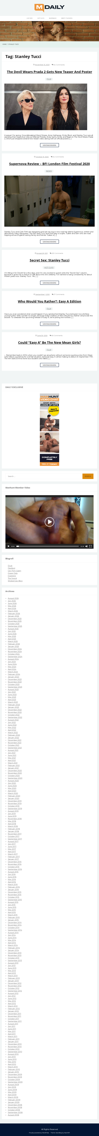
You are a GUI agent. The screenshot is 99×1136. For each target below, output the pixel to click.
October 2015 (13, 897)
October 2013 (13, 958)
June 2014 (12, 938)
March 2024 (13, 672)
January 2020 (13, 798)
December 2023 (15, 679)
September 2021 (15, 748)
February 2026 (14, 613)
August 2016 (13, 872)
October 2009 (14, 1079)
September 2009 (15, 1082)
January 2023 (13, 707)
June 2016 (12, 877)
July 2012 (11, 996)
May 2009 (12, 1092)
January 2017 (13, 859)
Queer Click (13, 573)
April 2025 (12, 639)
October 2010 (13, 1049)
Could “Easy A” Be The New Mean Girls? (49, 342)
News (49, 171)
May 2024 (12, 667)
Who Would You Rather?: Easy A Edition (49, 301)
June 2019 (12, 816)
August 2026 (13, 598)
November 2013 (14, 955)
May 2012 (12, 1001)
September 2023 (15, 687)
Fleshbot (11, 568)
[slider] (47, 546)
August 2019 (13, 811)
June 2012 (12, 998)
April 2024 (12, 669)
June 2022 (12, 725)
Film (49, 79)
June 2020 (12, 786)
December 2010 (15, 1044)
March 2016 (13, 884)
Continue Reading (51, 145)
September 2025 (15, 626)
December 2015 (14, 892)
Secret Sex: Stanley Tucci (49, 260)
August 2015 (13, 902)
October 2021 (13, 745)
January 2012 (13, 1011)
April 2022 (12, 730)
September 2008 (15, 1112)
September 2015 (15, 900)
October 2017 (13, 836)
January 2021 (13, 768)
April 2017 (12, 852)
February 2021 (14, 765)
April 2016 (12, 882)
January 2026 (13, 616)
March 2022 (13, 733)
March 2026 (13, 611)
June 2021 (12, 755)
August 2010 (13, 1054)
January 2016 (13, 890)
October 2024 (14, 654)
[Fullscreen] (90, 546)
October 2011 (13, 1019)
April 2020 (12, 791)
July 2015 (11, 905)
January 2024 (13, 677)
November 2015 (14, 895)
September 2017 (15, 839)
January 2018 (13, 831)
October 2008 (14, 1110)
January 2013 (13, 981)
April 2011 (12, 1034)
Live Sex (29, 18)
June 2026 (12, 603)
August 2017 (13, 841)
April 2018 (12, 824)
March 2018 (13, 826)
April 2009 (12, 1095)
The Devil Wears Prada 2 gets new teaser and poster (49, 71)
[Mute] (86, 546)
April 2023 (12, 700)
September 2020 (15, 778)
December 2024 (15, 649)
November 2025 (14, 621)
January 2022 (13, 738)
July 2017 (12, 844)
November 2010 (15, 1047)
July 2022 (12, 722)
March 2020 (13, 793)
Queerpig (12, 576)
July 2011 (11, 1026)
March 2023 (13, 702)
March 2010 (13, 1067)
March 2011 (12, 1036)
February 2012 (14, 1009)
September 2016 (15, 869)
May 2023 (12, 697)
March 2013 (13, 976)
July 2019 (12, 814)
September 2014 (15, 930)
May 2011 (12, 1031)
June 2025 (12, 634)
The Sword (12, 578)
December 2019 (14, 801)
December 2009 (15, 1074)
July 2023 (12, 692)
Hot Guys (40, 18)
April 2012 (12, 1004)
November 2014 (14, 925)
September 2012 (15, 991)
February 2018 (14, 829)
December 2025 (14, 619)
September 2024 (15, 657)
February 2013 (14, 978)
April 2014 (12, 943)
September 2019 (15, 809)
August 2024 (13, 659)
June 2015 (12, 907)
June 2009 (12, 1090)
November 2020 (15, 773)
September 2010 (15, 1052)
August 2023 (13, 689)
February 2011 (13, 1039)
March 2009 (13, 1097)
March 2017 (13, 854)
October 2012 (13, 988)
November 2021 (14, 743)
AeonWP (67, 1133)
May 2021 (12, 758)
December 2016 (14, 862)
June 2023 (12, 695)
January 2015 (13, 920)
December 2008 (15, 1105)
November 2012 (14, 986)
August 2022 (13, 720)
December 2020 (15, 771)
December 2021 (14, 740)
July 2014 (12, 935)
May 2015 (12, 910)
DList (10, 566)
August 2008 (13, 1115)
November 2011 (14, 1016)
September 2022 (15, 717)
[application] (49, 522)
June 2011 (12, 1029)
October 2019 (13, 806)
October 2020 (14, 776)
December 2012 (14, 983)
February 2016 (14, 887)
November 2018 (15, 819)
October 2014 (13, 928)
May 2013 (12, 971)
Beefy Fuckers (66, 18)
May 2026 (12, 606)
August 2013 (13, 963)
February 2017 (14, 857)
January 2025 (13, 646)
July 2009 (12, 1087)
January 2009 (13, 1102)
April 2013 (12, 973)
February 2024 (14, 674)
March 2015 (12, 915)
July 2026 (12, 601)
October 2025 (13, 624)
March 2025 (13, 641)
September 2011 (15, 1021)
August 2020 (13, 781)
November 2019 (14, 803)
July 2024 (12, 662)
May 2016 (12, 879)
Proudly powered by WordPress (39, 1133)
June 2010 (12, 1059)
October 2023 (13, 684)
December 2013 (14, 953)
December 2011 (14, 1014)
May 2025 (12, 636)
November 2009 (15, 1077)
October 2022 (13, 715)
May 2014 (12, 940)
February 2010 (14, 1069)
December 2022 (15, 710)
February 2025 (14, 644)
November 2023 (15, 682)
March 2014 (13, 945)
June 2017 (12, 846)
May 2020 (12, 788)
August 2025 (13, 629)
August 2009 (13, 1085)
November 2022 (15, 712)
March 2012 (13, 1006)
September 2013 (15, 960)
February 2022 (14, 735)
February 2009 (14, 1100)
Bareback (53, 18)
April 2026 (12, 608)
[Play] (8, 546)
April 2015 (12, 912)
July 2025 (12, 631)
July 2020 (12, 783)
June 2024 (12, 664)
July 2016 (11, 874)
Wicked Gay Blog (15, 581)
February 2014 (14, 948)
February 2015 (14, 917)
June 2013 (12, 968)
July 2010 (12, 1057)
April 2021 (12, 760)
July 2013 (11, 966)
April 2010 (12, 1064)
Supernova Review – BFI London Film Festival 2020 (49, 163)
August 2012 (13, 993)
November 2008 (15, 1107)
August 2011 (13, 1024)
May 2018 (12, 821)
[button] (49, 522)
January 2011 (13, 1041)
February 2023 (14, 705)
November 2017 (14, 834)
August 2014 (13, 933)
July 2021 (11, 753)
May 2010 (12, 1062)
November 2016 (14, 864)
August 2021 (13, 750)
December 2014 (14, 922)
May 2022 (12, 727)
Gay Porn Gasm (14, 571)
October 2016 (13, 867)
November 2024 (15, 651)
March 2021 (13, 763)
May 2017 (12, 849)
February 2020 (14, 796)
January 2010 (13, 1072)
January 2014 (13, 950)
